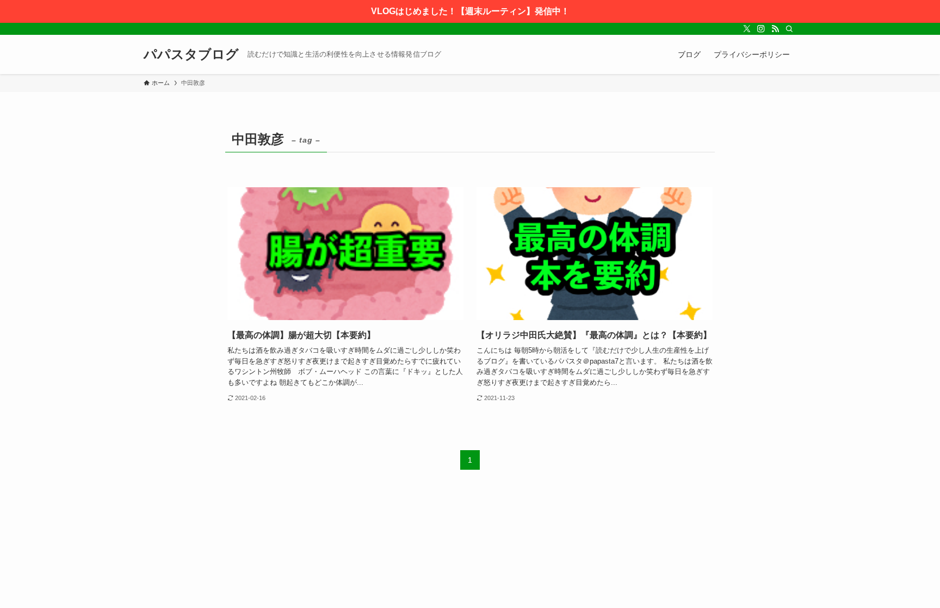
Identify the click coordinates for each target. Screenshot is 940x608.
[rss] (775, 29)
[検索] (789, 29)
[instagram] (761, 29)
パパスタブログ (191, 54)
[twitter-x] (747, 29)
